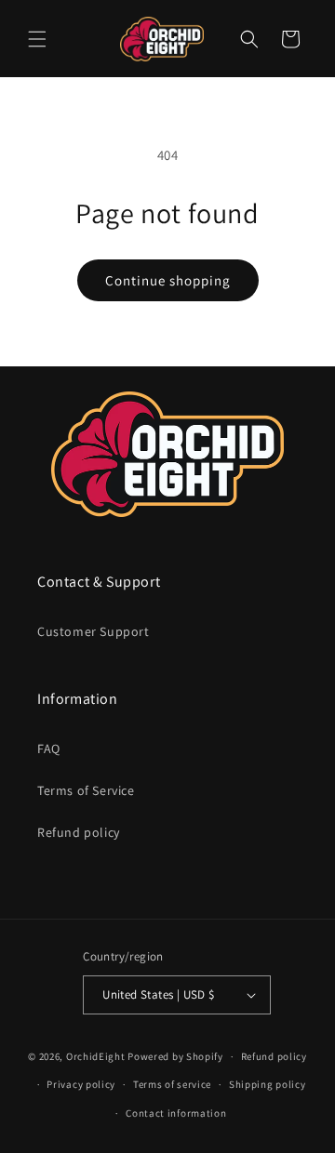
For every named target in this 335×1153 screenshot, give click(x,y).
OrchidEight (96, 1056)
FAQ (48, 748)
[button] (37, 39)
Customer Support (93, 631)
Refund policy (78, 832)
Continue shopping (168, 280)
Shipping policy (267, 1084)
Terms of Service (86, 790)
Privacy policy (81, 1084)
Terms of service (172, 1084)
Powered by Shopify (175, 1056)
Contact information (176, 1113)
